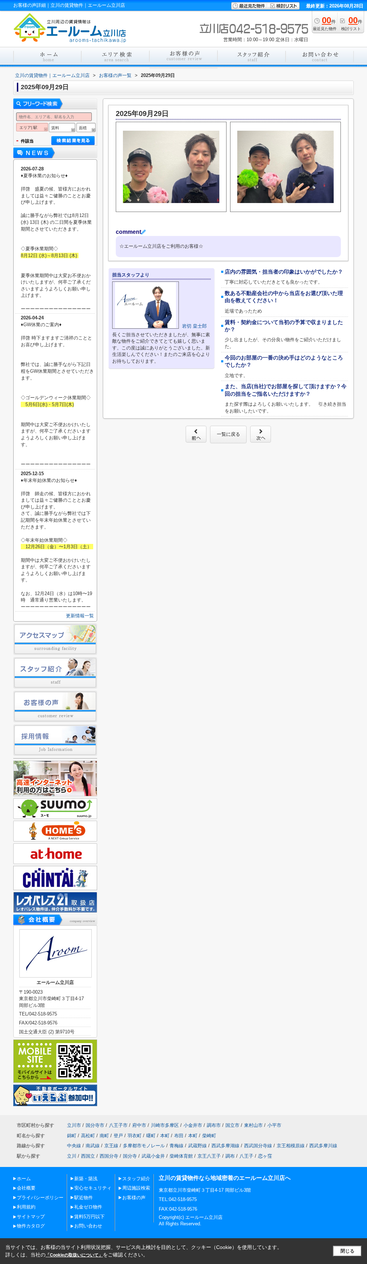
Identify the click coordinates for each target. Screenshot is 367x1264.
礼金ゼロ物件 (88, 1207)
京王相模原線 (291, 1145)
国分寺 (130, 1156)
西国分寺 (109, 1156)
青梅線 (177, 1145)
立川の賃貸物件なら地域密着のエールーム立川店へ (225, 1178)
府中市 (139, 1125)
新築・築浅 (85, 1178)
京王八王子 (209, 1156)
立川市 (74, 1125)
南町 (104, 1135)
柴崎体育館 (181, 1156)
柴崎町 (209, 1135)
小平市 (274, 1125)
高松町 (88, 1135)
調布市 (214, 1125)
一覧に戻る (228, 434)
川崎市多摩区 (165, 1125)
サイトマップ (31, 1216)
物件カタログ (31, 1226)
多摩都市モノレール (144, 1145)
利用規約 (26, 1207)
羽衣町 (135, 1135)
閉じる (347, 1251)
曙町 (151, 1135)
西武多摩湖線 (225, 1145)
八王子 (246, 1156)
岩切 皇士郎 (194, 326)
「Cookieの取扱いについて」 (74, 1255)
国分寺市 (95, 1125)
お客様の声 (134, 1197)
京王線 (111, 1145)
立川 (71, 1156)
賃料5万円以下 (89, 1216)
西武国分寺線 (258, 1145)
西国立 (88, 1156)
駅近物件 (83, 1197)
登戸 (118, 1135)
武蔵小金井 (153, 1156)
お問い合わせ (88, 1226)
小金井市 (193, 1125)
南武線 (93, 1145)
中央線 (74, 1145)
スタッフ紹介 (136, 1178)
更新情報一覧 (80, 615)
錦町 (71, 1135)
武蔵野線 (197, 1145)
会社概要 (26, 1188)
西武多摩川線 (323, 1145)
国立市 (232, 1125)
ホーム (24, 1178)
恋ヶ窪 (265, 1156)
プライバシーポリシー (40, 1197)
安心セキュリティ (92, 1188)
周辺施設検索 (136, 1188)
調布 (230, 1156)
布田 (179, 1135)
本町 (165, 1135)
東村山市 (253, 1125)
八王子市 (118, 1125)
